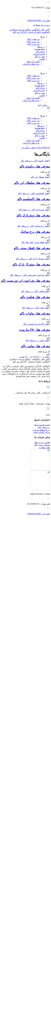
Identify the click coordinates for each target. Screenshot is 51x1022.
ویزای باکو (40, 52)
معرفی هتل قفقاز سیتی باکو (32, 248)
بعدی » (21, 357)
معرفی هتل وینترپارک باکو (33, 215)
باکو (48, 174)
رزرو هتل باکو (44, 427)
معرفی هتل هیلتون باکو (35, 297)
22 (26, 357)
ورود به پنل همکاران (41, 25)
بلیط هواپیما (40, 49)
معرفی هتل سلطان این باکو (32, 182)
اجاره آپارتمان (39, 54)
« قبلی (47, 357)
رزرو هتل (41, 47)
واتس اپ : (38, 20)
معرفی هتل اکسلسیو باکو (33, 199)
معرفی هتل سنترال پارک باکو (31, 264)
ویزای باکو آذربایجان (41, 432)
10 (34, 357)
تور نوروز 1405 (33, 44)
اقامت (42, 59)
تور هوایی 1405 (33, 39)
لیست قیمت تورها (42, 425)
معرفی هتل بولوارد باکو (35, 313)
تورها (42, 37)
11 (31, 357)
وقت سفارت (44, 447)
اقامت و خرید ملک (42, 442)
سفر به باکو (40, 56)
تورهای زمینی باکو (42, 445)
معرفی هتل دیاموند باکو (35, 166)
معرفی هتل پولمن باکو (35, 346)
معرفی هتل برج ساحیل (35, 231)
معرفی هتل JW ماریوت (34, 329)
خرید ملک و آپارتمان (30, 64)
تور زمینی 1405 (32, 42)
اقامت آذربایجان (32, 61)
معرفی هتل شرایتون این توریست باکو (25, 280)
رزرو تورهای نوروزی (41, 430)
